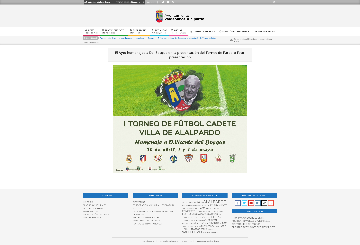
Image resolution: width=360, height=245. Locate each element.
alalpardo (215, 201)
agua (200, 202)
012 (183, 203)
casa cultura (213, 208)
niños (223, 223)
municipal (187, 223)
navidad (214, 223)
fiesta (208, 217)
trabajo (210, 229)
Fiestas (216, 217)
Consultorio (211, 211)
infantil (192, 220)
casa (204, 208)
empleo (221, 214)
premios (197, 226)
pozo (191, 226)
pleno (185, 226)
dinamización (201, 214)
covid (220, 211)
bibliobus (186, 208)
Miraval (212, 220)
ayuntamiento (218, 205)
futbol (185, 220)
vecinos (207, 232)
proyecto (206, 226)
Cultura (188, 214)
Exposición (200, 217)
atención (205, 205)
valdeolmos (193, 232)
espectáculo (188, 217)
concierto (188, 211)
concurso (200, 211)
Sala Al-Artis (219, 226)
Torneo (203, 229)
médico (197, 223)
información (201, 220)
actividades (190, 202)
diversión (213, 214)
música (204, 223)
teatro (195, 229)
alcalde (186, 205)
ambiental (196, 205)
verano (214, 232)
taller (186, 229)
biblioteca (196, 208)
